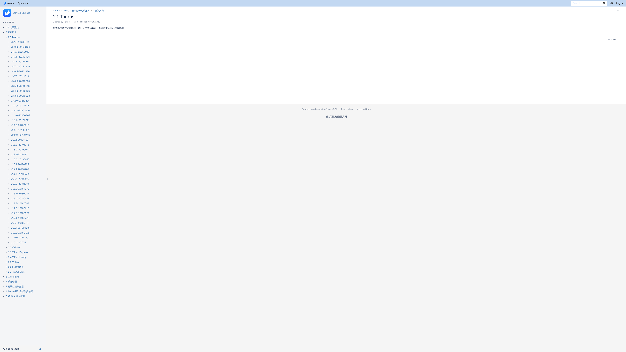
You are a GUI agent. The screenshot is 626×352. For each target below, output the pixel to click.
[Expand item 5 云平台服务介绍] (3, 286)
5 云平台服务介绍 (15, 286)
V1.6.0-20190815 (20, 159)
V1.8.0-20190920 (20, 149)
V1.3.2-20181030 (20, 188)
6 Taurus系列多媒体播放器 (19, 291)
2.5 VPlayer (14, 262)
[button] (12, 348)
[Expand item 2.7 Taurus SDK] (6, 272)
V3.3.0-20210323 (20, 95)
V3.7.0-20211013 (20, 76)
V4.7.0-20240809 (20, 66)
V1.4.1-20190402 (20, 169)
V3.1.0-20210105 (20, 105)
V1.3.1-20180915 (20, 193)
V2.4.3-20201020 (20, 110)
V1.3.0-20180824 (20, 198)
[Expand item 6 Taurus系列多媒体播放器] (3, 291)
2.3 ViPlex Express (18, 252)
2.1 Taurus (14, 37)
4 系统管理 (11, 281)
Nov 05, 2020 (94, 22)
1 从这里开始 (12, 27)
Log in (619, 3)
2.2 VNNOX (14, 247)
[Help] (612, 3)
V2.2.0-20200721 (20, 120)
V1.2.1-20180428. (20, 227)
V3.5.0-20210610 (20, 86)
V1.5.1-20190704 (20, 164)
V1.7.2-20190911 (19, 154)
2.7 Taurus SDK (16, 271)
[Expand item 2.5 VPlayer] (6, 262)
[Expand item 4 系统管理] (3, 281)
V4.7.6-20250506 (20, 56)
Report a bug (347, 109)
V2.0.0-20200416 (20, 134)
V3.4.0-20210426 (20, 90)
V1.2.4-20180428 (20, 218)
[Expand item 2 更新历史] (3, 32)
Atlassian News (364, 109)
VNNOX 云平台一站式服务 (76, 10)
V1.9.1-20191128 (19, 139)
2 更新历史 (11, 32)
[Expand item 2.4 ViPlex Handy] (6, 257)
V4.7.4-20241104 (20, 61)
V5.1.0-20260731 (20, 42)
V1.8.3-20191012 (20, 144)
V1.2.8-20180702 (20, 203)
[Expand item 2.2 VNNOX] (6, 247)
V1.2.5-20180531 (20, 213)
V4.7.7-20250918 (20, 51)
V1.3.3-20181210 (20, 183)
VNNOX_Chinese (21, 12)
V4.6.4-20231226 (20, 71)
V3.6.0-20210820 (20, 81)
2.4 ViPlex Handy (17, 257)
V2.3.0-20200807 (20, 115)
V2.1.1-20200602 (20, 130)
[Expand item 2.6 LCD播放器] (6, 267)
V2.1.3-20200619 (20, 125)
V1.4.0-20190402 (20, 174)
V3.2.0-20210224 (20, 100)
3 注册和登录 (12, 276)
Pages (56, 10)
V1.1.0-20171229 (19, 237)
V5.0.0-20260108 (20, 46)
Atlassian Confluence (323, 109)
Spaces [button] (22, 3)
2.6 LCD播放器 (16, 266)
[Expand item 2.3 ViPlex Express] (6, 252)
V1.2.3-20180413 (20, 222)
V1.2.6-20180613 (20, 208)
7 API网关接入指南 (15, 296)
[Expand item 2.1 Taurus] (6, 37)
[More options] (618, 10)
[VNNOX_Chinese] (7, 13)
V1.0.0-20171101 (20, 242)
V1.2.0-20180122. (20, 232)
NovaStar (68, 22)
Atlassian (336, 116)
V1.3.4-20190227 (20, 178)
